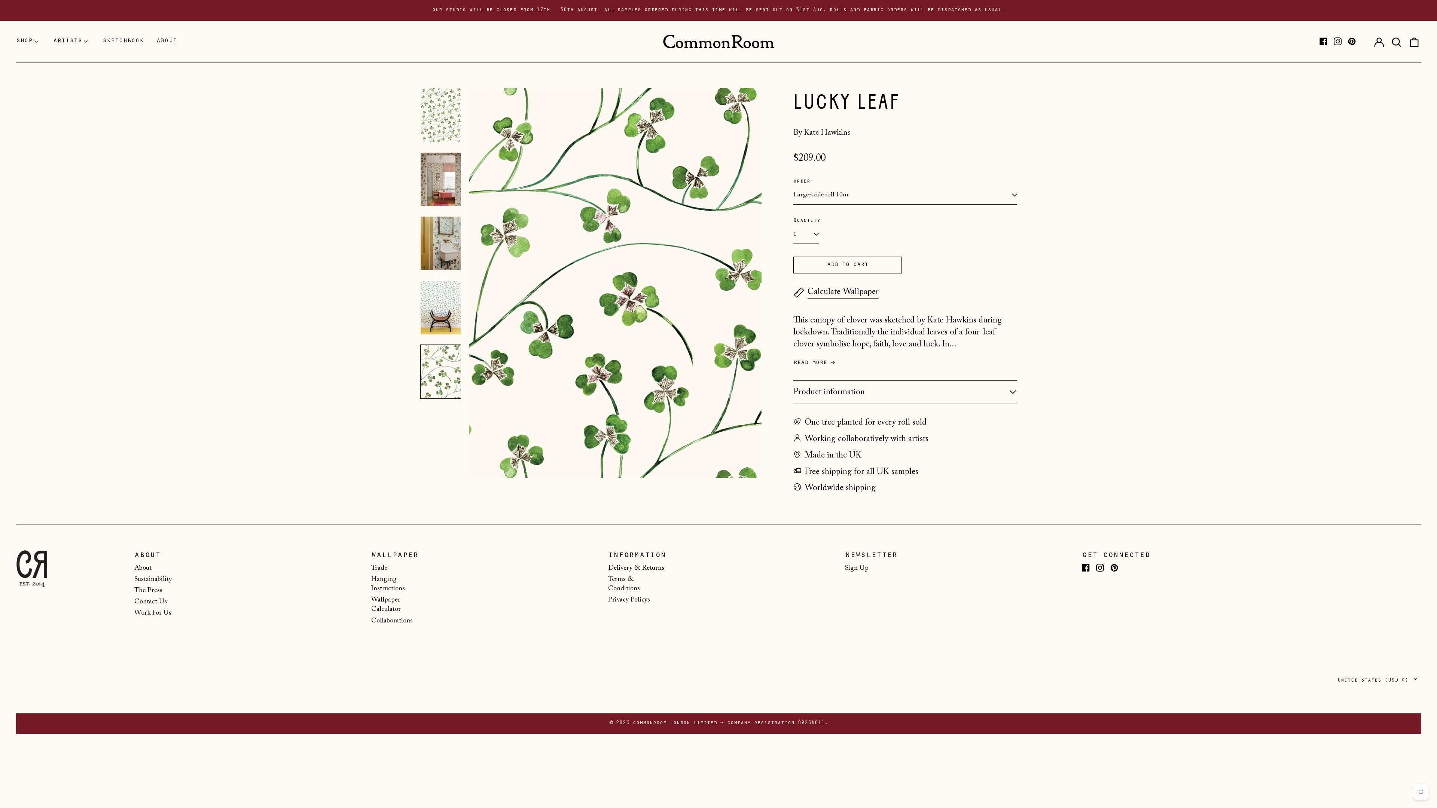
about (166, 41)
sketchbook (123, 41)
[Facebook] (1323, 41)
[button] (1396, 41)
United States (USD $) (1374, 680)
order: (803, 181)
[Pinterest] (1352, 41)
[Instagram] (1338, 41)
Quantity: (808, 221)
